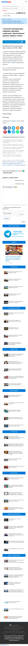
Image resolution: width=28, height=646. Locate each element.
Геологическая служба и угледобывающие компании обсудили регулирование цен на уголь (16, 437)
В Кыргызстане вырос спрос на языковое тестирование (15, 280)
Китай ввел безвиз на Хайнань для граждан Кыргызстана (16, 287)
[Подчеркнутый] (7, 187)
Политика (9, 19)
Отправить (6, 218)
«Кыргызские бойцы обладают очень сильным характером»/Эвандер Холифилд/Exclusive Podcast (13, 258)
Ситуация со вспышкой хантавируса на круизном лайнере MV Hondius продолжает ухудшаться (16, 576)
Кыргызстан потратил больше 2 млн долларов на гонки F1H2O (16, 425)
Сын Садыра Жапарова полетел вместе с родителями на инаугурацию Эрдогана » (14, 165)
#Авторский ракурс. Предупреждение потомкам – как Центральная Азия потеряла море (16, 527)
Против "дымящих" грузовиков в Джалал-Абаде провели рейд (15, 369)
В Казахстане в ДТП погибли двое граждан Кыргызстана (15, 336)
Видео (16, 6)
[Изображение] (10, 187)
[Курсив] (5, 187)
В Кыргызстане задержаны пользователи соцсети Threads (15, 321)
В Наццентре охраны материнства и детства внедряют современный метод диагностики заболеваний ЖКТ (16, 590)
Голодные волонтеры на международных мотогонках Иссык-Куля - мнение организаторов (16, 362)
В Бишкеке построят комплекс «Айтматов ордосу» (15, 294)
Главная (4, 19)
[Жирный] (3, 187)
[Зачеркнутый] (9, 187)
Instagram (23, 13)
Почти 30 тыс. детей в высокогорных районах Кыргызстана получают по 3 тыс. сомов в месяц (16, 377)
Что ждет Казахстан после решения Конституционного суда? (16, 478)
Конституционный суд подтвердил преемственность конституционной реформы (16, 486)
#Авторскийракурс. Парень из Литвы (16, 548)
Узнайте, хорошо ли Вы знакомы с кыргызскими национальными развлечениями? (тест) (16, 617)
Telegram (25, 13)
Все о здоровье (14, 8)
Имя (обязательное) (19, 180)
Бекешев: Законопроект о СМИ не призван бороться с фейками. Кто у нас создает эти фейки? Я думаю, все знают (13, 152)
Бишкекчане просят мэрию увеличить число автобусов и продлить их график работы (16, 355)
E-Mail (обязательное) (19, 183)
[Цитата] (12, 187)
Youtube (21, 13)
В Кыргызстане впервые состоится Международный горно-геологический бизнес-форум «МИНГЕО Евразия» (16, 445)
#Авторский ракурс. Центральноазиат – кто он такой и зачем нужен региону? (16, 542)
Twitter (17, 13)
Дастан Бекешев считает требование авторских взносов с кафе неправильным (12, 155)
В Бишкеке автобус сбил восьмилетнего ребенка (14, 328)
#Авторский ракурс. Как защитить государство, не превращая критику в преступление (16, 534)
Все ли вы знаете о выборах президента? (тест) (14, 602)
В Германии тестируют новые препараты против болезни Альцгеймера (15, 583)
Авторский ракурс (11, 6)
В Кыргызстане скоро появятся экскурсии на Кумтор (15, 459)
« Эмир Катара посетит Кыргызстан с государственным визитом (14, 162)
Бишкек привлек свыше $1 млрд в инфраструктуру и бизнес (15, 396)
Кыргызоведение (6, 8)
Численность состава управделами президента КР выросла (16, 302)
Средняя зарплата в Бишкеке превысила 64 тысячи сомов (15, 411)
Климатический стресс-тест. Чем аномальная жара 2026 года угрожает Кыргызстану (16, 508)
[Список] (14, 187)
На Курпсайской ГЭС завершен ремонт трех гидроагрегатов (15, 384)
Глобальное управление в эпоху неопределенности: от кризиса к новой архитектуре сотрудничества (16, 493)
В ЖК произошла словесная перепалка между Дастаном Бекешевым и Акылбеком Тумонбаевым (13, 141)
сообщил (13, 62)
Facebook (19, 13)
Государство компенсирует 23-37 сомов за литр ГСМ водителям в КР (16, 418)
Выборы (4, 6)
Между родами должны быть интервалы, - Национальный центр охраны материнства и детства (16, 568)
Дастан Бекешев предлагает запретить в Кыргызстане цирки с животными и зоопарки (13, 145)
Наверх (23, 221)
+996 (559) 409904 (7, 172)
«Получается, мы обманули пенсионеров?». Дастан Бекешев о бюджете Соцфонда (14, 148)
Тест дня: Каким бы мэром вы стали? (16, 608)
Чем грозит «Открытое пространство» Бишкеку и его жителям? (16, 501)
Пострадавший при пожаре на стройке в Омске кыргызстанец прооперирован (15, 343)
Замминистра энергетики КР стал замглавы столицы (15, 272)
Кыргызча (4, 10)
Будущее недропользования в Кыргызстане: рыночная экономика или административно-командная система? (16, 453)
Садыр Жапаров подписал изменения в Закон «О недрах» (16, 467)
